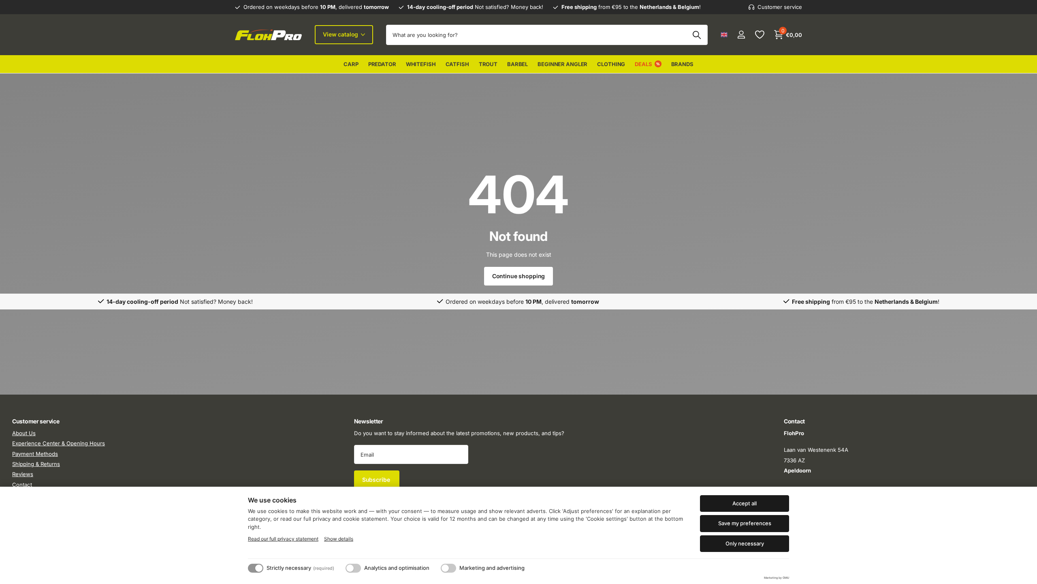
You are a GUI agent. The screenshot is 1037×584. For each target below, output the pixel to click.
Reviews (22, 474)
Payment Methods (35, 454)
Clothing (611, 64)
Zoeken (696, 35)
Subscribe (377, 479)
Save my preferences (744, 523)
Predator (382, 64)
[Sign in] (741, 35)
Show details (338, 539)
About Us (24, 433)
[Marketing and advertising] (448, 568)
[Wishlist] (759, 35)
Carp (351, 64)
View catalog (341, 34)
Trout (488, 64)
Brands (682, 64)
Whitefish (421, 64)
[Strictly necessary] (255, 568)
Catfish (457, 64)
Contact (22, 484)
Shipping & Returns (36, 464)
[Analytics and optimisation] (353, 568)
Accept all (744, 503)
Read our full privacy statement (283, 539)
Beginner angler (562, 64)
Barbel (517, 64)
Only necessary (744, 543)
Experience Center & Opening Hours (58, 443)
